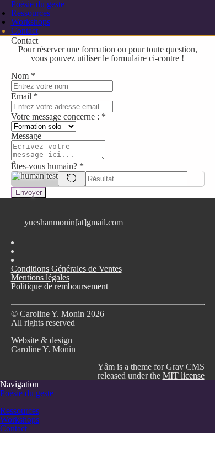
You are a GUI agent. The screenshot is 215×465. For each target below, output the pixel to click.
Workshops (30, 21)
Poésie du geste (26, 393)
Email (24, 96)
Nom (23, 75)
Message (26, 135)
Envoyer (28, 192)
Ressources (30, 13)
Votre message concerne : (58, 116)
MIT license (184, 375)
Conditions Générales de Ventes (66, 268)
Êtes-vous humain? (47, 166)
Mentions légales (40, 277)
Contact (24, 30)
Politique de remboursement (59, 286)
